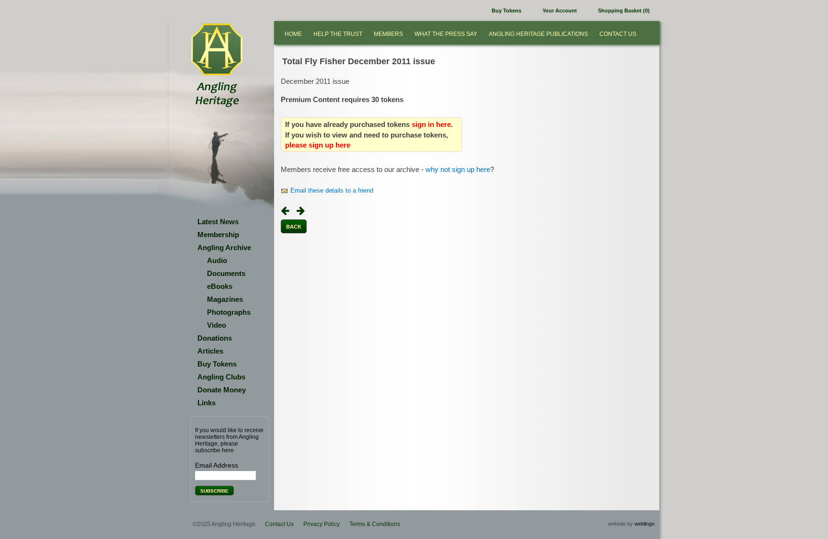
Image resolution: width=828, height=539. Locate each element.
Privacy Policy (321, 524)
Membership (218, 234)
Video (216, 325)
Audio (217, 260)
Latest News (218, 222)
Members (388, 34)
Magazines (225, 299)
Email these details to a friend (331, 190)
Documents (226, 273)
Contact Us (617, 34)
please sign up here (317, 145)
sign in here (431, 124)
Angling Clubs (221, 377)
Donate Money (221, 390)
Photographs (229, 312)
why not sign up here (458, 169)
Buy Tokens (506, 10)
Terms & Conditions (374, 524)
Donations (214, 338)
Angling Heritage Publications (538, 34)
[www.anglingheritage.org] (216, 50)
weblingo (644, 524)
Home (293, 34)
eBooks (219, 286)
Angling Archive (224, 247)
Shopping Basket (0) (624, 10)
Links (206, 403)
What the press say (445, 34)
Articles (210, 351)
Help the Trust (337, 34)
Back (293, 226)
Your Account (559, 10)
